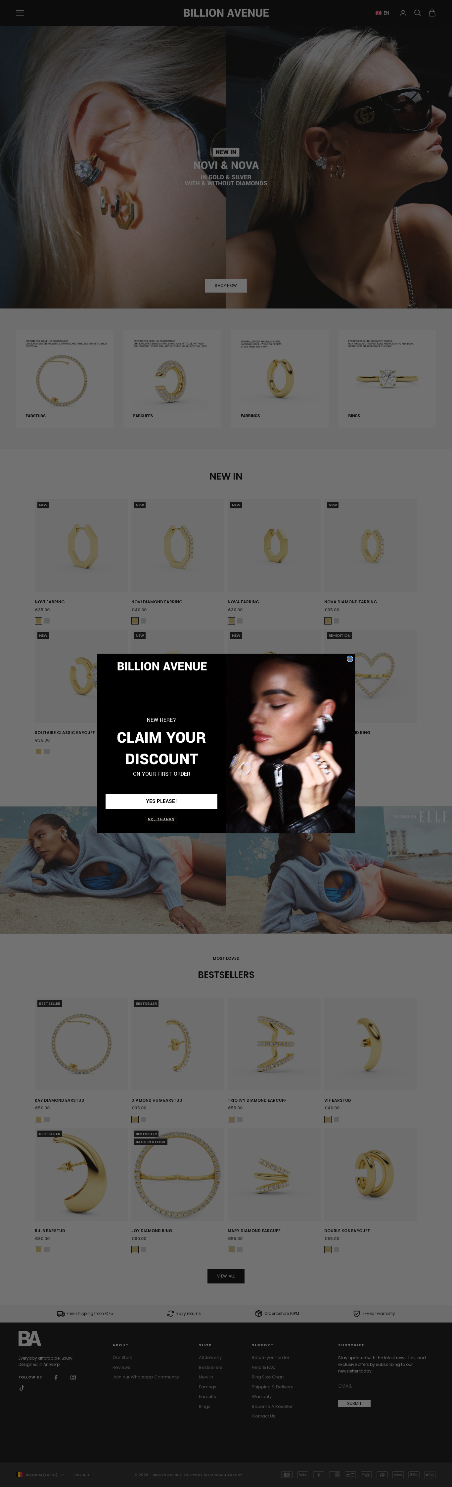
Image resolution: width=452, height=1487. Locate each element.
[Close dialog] (349, 658)
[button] (161, 819)
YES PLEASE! (161, 801)
